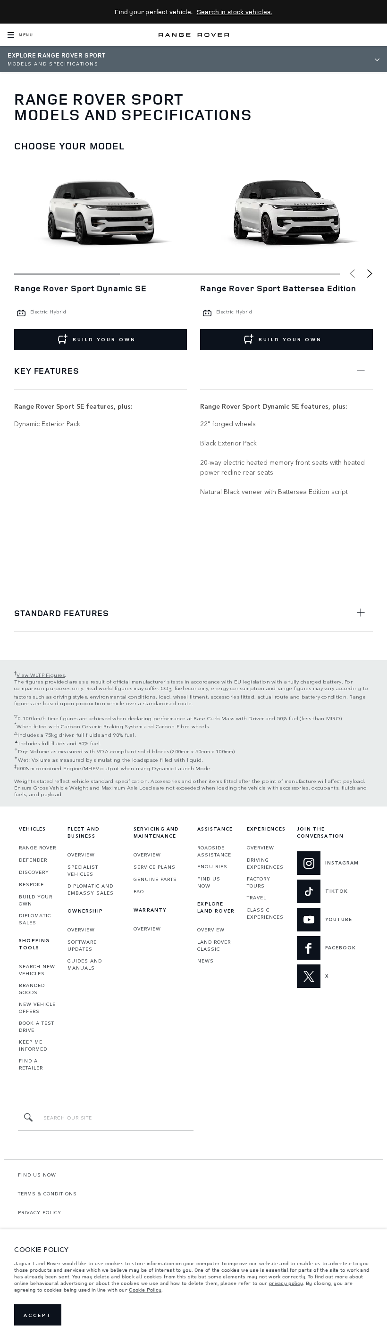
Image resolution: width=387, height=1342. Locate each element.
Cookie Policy (145, 1289)
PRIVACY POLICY (39, 1212)
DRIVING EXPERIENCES (265, 863)
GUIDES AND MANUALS (84, 964)
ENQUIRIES (212, 866)
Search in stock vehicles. (234, 11)
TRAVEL (256, 897)
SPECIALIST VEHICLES (82, 870)
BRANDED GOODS (32, 989)
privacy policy (286, 1283)
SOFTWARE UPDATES (82, 945)
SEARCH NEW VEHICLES (37, 970)
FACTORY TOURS (258, 882)
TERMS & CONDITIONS (47, 1193)
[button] (370, 273)
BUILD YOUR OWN (104, 339)
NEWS (205, 960)
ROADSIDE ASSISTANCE (214, 851)
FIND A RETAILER (31, 1064)
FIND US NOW (208, 882)
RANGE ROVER (37, 847)
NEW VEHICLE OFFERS (37, 1007)
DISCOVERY (34, 872)
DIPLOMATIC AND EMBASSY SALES (90, 889)
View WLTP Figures (41, 674)
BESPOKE (31, 884)
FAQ (139, 891)
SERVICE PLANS (155, 867)
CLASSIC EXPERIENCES (265, 913)
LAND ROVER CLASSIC (214, 945)
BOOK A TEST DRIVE (36, 1026)
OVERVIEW (81, 854)
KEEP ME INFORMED (33, 1045)
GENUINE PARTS (155, 879)
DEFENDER (33, 859)
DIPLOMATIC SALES (35, 919)
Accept (38, 1315)
